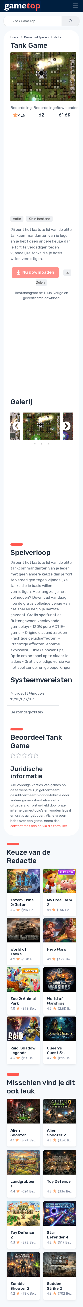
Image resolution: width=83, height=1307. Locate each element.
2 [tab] (41, 444)
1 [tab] (35, 444)
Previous (17, 426)
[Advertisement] (41, 167)
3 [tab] (48, 444)
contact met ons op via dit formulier (38, 826)
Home (14, 37)
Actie (57, 37)
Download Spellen (36, 37)
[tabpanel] (41, 427)
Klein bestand (39, 219)
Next (66, 426)
